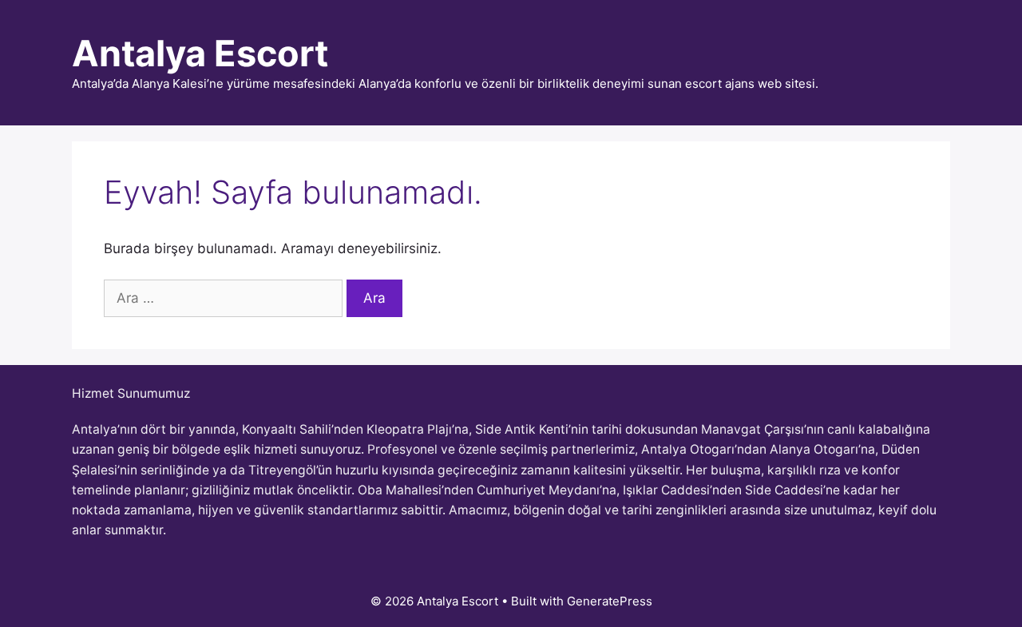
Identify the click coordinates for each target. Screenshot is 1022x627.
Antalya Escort (200, 53)
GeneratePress (609, 601)
